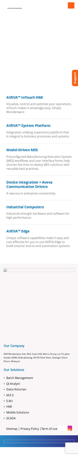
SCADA (11, 418)
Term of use (49, 429)
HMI (9, 407)
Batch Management (19, 378)
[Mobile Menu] (71, 5)
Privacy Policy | (30, 429)
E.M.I (9, 401)
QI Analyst (13, 384)
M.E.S (10, 395)
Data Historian (16, 389)
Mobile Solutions (17, 412)
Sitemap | (13, 429)
